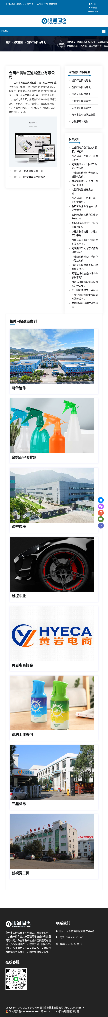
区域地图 (74, 1011)
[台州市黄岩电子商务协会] (54, 633)
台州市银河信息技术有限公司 (47, 1007)
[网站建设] (54, 21)
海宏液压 (19, 527)
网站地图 (64, 1011)
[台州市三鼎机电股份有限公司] (54, 772)
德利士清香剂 (22, 735)
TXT (51, 1011)
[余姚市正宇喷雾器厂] (54, 425)
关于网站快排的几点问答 (85, 290)
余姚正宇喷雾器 (24, 457)
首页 (8, 42)
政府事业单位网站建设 (83, 114)
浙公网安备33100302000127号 (26, 1011)
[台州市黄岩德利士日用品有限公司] (54, 703)
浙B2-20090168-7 (74, 1007)
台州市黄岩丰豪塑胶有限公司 (34, 177)
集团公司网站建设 (81, 107)
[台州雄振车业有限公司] (54, 564)
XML (46, 1011)
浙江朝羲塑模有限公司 (31, 171)
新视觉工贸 (20, 873)
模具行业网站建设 (81, 80)
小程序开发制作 (80, 121)
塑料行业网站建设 (36, 42)
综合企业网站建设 (81, 94)
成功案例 (18, 42)
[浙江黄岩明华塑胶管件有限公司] (54, 356)
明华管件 (19, 388)
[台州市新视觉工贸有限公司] (54, 841)
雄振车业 (19, 596)
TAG (56, 1011)
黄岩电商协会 (22, 665)
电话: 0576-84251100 (48, 4)
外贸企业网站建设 (81, 101)
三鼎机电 (19, 804)
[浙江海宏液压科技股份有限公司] (54, 495)
